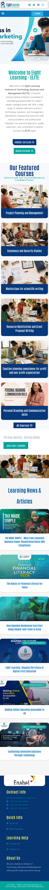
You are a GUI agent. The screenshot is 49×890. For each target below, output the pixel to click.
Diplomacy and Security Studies (24, 250)
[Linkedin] (38, 5)
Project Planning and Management (24, 213)
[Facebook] (29, 5)
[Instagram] (43, 5)
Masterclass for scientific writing (24, 288)
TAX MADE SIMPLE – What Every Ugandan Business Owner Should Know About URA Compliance (24, 541)
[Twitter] (34, 5)
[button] (3, 13)
